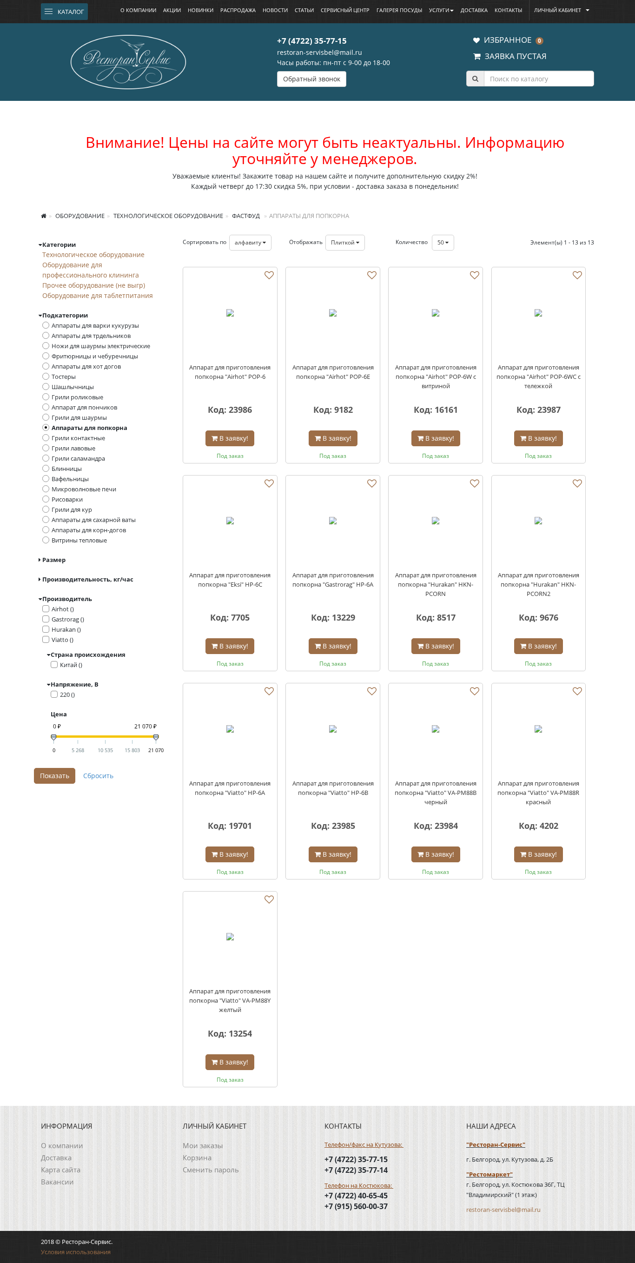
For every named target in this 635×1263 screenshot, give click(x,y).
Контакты (508, 10)
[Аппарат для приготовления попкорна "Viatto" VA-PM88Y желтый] (230, 938)
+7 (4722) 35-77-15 (312, 40)
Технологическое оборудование (167, 216)
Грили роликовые (77, 397)
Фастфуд (245, 216)
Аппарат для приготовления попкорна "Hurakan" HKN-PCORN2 (538, 584)
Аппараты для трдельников (91, 335)
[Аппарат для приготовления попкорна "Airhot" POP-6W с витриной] (435, 314)
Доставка (474, 10)
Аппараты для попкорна (89, 427)
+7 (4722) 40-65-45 (356, 1195)
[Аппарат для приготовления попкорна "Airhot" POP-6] (230, 314)
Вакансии (57, 1181)
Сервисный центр (345, 10)
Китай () (71, 665)
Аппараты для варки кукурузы (95, 325)
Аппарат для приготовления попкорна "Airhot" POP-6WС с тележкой (538, 376)
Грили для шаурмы (79, 417)
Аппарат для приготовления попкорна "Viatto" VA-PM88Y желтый (230, 1000)
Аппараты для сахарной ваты (94, 520)
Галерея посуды (399, 10)
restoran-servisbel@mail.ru (319, 52)
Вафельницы (70, 479)
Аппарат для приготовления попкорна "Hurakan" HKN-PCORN (435, 584)
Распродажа (238, 10)
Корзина (197, 1157)
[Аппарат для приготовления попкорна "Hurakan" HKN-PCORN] (435, 522)
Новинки (200, 10)
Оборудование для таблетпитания (97, 295)
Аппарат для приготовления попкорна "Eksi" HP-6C (230, 580)
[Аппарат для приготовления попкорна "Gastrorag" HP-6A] (333, 522)
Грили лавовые (73, 448)
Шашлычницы (73, 387)
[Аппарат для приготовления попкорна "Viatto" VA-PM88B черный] (435, 730)
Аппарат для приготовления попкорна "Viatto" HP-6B (333, 788)
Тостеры (64, 376)
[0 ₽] (54, 737)
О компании (138, 10)
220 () (67, 694)
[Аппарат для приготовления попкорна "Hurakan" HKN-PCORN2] (538, 522)
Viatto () (62, 639)
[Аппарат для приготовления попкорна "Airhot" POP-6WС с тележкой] (538, 314)
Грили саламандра (78, 458)
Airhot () (63, 609)
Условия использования (76, 1252)
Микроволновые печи (84, 489)
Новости (275, 10)
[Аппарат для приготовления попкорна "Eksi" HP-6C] (230, 522)
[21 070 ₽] (156, 737)
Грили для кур (72, 509)
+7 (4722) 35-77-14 (356, 1170)
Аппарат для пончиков (84, 407)
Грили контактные (78, 438)
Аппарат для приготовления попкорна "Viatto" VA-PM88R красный (538, 792)
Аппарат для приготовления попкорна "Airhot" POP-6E (333, 372)
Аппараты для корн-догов (89, 530)
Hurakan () (66, 629)
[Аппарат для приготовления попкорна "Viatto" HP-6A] (230, 730)
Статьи (304, 10)
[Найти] (475, 78)
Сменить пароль (211, 1169)
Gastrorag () (68, 619)
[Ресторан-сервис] (128, 60)
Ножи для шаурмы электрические (101, 346)
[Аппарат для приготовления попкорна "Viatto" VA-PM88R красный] (538, 730)
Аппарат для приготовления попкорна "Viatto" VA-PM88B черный (435, 792)
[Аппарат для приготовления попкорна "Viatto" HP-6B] (333, 730)
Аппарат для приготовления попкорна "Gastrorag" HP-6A (333, 580)
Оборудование (79, 216)
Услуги (439, 10)
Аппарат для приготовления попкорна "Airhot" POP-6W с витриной (435, 376)
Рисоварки (67, 499)
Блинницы (67, 468)
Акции (172, 10)
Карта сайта (60, 1169)
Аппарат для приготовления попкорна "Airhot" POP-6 (230, 372)
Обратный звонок (311, 78)
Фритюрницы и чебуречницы (95, 356)
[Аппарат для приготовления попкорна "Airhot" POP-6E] (333, 314)
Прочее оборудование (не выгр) (93, 285)
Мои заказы (203, 1145)
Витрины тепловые (79, 540)
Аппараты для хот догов (86, 366)
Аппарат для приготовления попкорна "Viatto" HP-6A (230, 788)
